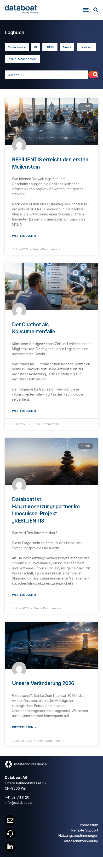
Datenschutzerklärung (80, 841)
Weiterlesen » (24, 236)
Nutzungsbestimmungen (78, 835)
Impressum (89, 825)
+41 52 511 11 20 (17, 797)
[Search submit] (93, 74)
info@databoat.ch (19, 802)
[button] (86, 9)
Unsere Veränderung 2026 (43, 683)
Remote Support (84, 830)
